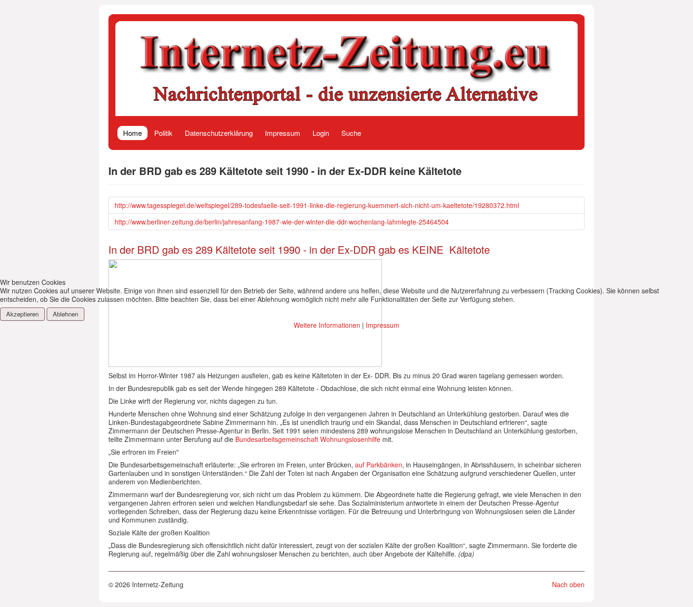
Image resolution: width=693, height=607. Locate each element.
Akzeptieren (22, 313)
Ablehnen (65, 313)
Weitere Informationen (327, 325)
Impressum (382, 325)
